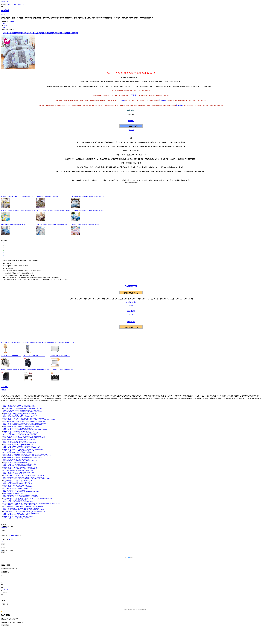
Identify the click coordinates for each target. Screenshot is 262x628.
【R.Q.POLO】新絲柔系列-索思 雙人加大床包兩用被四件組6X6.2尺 (17, 196)
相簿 (4, 23)
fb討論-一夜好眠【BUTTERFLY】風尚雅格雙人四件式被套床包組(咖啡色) (21, 496)
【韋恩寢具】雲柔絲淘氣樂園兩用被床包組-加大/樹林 (13, 224)
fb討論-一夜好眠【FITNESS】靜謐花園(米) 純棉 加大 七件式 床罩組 (19, 439)
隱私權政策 (138, 609)
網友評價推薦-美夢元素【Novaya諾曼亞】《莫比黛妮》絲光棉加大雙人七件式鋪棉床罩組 (24, 511)
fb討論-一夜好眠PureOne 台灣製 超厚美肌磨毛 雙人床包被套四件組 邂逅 (20, 467)
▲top (2, 541)
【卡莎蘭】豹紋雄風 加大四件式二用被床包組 (47, 196)
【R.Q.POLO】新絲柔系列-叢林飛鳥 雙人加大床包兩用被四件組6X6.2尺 (88, 196)
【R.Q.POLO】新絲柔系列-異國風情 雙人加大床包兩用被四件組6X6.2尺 (53, 210)
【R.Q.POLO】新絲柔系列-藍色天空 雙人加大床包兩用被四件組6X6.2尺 (88, 210)
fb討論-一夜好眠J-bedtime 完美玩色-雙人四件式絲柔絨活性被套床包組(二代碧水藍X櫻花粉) (25, 421)
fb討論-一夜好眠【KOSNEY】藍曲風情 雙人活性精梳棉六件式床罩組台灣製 (21, 426)
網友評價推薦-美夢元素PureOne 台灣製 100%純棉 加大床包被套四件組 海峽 (21, 495)
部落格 (5, 25)
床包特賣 (131, 311)
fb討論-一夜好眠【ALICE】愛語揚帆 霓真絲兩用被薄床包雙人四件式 (19, 464)
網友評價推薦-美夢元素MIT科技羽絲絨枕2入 (14, 490)
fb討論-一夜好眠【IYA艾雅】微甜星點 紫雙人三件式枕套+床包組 (19, 431)
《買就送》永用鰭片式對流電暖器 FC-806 (60, 356)
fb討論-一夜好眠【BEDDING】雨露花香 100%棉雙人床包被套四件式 (19, 442)
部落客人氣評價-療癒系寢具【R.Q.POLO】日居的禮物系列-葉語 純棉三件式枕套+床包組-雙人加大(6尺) (40, 33)
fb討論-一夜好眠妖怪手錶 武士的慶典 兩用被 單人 (15, 441)
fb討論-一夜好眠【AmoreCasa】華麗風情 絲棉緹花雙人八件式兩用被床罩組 (21, 447)
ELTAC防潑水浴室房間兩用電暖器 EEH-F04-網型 (62, 342)
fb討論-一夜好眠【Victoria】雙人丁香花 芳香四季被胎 (16, 518)
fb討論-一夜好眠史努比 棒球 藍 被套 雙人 (13, 493)
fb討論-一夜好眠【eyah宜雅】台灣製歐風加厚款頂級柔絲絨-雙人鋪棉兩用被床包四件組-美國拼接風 (27, 478)
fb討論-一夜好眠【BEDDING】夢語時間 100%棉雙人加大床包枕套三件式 (21, 513)
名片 (4, 27)
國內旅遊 (11, 539)
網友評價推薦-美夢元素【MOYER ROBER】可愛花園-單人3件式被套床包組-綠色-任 (23, 477)
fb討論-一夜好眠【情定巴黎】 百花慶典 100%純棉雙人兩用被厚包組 (19, 413)
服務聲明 (144, 609)
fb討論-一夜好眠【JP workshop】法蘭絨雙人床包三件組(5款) (17, 483)
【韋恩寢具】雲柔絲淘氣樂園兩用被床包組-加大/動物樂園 (85, 224)
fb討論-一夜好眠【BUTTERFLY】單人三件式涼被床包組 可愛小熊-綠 (20, 472)
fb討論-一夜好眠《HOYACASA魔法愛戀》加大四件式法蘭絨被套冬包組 (20, 433)
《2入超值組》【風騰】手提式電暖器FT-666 (11, 356)
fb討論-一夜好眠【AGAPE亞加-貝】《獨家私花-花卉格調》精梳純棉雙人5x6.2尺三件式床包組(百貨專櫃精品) (29, 420)
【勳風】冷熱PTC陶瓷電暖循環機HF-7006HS (34, 356)
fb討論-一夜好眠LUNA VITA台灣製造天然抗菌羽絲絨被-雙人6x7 (18, 405)
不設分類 (12, 21)
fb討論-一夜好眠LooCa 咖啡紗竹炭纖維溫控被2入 (15, 462)
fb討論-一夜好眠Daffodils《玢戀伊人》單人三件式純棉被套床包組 (19, 406)
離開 (8, 625)
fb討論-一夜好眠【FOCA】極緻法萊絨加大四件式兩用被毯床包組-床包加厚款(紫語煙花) (24, 423)
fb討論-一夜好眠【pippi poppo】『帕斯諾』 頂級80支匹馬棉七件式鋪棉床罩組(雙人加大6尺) (25, 429)
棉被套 (131, 121)
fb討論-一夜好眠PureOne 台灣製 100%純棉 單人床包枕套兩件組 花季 (19, 504)
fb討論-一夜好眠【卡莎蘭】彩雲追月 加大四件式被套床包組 (17, 452)
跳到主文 (3, 14)
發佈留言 (3, 552)
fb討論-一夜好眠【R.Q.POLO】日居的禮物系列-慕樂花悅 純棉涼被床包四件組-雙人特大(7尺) (25, 454)
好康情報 (5, 10)
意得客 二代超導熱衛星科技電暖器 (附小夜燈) (12, 369)
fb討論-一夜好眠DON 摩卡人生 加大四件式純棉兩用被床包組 (18, 444)
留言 (16, 535)
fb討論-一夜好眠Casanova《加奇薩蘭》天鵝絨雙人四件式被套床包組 (19, 434)
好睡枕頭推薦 (131, 286)
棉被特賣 (180, 105)
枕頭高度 (163, 100)
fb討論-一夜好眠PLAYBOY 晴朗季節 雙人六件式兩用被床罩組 (18, 487)
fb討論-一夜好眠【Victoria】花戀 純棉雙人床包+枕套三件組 (17, 488)
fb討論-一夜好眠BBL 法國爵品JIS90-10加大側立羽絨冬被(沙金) (18, 516)
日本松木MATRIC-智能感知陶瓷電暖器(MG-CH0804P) (36, 369)
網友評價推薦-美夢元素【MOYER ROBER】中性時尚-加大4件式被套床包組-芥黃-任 (23, 475)
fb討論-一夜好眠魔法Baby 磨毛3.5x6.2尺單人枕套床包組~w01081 (18, 482)
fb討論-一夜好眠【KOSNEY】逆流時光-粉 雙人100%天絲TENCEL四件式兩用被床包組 (24, 509)
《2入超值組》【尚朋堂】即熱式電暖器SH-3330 (61, 369)
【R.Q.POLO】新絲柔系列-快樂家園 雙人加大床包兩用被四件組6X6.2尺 (18, 210)
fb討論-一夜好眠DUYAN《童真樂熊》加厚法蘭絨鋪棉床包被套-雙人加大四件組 (22, 457)
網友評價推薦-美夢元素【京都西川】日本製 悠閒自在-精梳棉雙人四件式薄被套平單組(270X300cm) (27, 455)
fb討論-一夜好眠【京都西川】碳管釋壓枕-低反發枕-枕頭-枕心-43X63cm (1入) (21, 446)
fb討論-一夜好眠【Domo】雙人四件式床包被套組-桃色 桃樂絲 (18, 501)
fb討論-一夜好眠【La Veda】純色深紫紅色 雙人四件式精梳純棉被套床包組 (21, 491)
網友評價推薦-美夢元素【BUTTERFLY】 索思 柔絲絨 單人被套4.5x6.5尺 (20, 460)
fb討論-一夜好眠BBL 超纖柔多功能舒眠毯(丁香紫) (15, 500)
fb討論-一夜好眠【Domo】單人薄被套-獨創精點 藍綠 (16, 459)
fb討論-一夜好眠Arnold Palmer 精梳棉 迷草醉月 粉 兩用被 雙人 (18, 470)
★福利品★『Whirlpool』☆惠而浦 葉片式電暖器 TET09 (36, 342)
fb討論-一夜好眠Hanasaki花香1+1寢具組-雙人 (14, 473)
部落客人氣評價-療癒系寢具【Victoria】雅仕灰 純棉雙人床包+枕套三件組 (20, 415)
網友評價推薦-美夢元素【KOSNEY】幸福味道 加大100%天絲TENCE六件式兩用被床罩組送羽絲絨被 (27, 498)
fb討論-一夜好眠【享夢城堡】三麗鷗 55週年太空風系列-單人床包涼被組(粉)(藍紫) (23, 449)
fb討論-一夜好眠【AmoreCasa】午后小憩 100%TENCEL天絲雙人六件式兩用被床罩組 (23, 418)
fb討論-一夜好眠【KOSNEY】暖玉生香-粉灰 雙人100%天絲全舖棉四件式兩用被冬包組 (24, 437)
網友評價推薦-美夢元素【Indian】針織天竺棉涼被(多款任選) (17, 480)
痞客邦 (12, 535)
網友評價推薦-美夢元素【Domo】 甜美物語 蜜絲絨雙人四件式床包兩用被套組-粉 (22, 411)
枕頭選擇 (132, 95)
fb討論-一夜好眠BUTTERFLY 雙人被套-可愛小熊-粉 (15, 514)
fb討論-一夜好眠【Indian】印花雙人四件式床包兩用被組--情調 (18, 416)
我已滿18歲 (3, 625)
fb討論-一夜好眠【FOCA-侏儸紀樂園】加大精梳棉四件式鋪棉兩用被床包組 (21, 469)
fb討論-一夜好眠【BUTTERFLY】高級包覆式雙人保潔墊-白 (17, 428)
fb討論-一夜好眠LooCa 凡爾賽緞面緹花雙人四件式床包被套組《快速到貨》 (21, 508)
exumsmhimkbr (4, 527)
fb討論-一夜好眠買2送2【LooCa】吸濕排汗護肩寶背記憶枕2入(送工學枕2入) (21, 410)
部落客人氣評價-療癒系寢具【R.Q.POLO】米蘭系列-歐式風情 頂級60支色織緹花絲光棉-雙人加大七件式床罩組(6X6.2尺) (32, 503)
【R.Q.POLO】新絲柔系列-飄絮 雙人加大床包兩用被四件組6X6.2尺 (52, 224)
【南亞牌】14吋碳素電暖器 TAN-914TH (10, 342)
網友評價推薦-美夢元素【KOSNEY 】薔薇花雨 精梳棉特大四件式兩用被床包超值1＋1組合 (25, 436)
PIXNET (120, 609)
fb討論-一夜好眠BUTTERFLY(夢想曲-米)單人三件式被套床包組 (18, 451)
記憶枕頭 (131, 322)
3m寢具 (122, 100)
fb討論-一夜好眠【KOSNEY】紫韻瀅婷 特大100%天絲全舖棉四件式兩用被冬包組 (22, 424)
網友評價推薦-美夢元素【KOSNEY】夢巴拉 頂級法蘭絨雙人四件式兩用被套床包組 (23, 506)
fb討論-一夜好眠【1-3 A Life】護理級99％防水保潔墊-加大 (17, 465)
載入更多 (3, 544)
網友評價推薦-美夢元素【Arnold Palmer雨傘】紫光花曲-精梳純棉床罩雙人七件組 (22, 408)
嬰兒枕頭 (4, 387)
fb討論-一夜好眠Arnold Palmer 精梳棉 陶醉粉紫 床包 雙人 (16, 485)
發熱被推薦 (131, 302)
